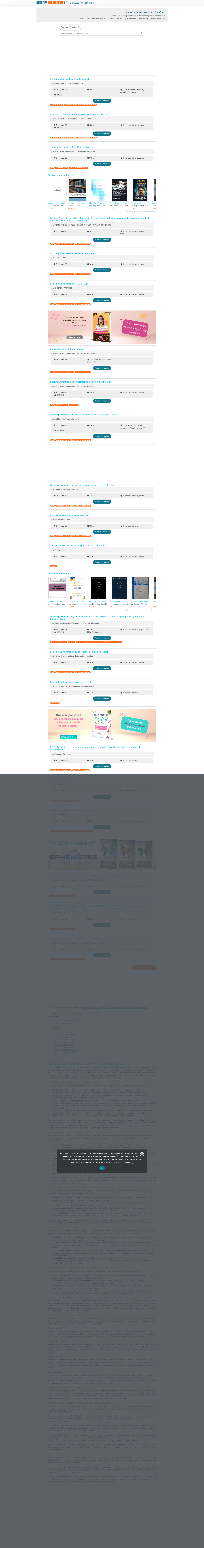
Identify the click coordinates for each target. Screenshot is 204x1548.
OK (102, 1168)
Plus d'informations (102, 101)
